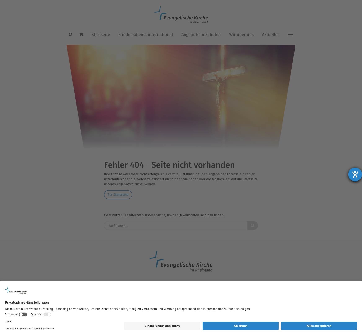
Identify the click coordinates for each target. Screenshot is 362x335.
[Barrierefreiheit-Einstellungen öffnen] (355, 174)
